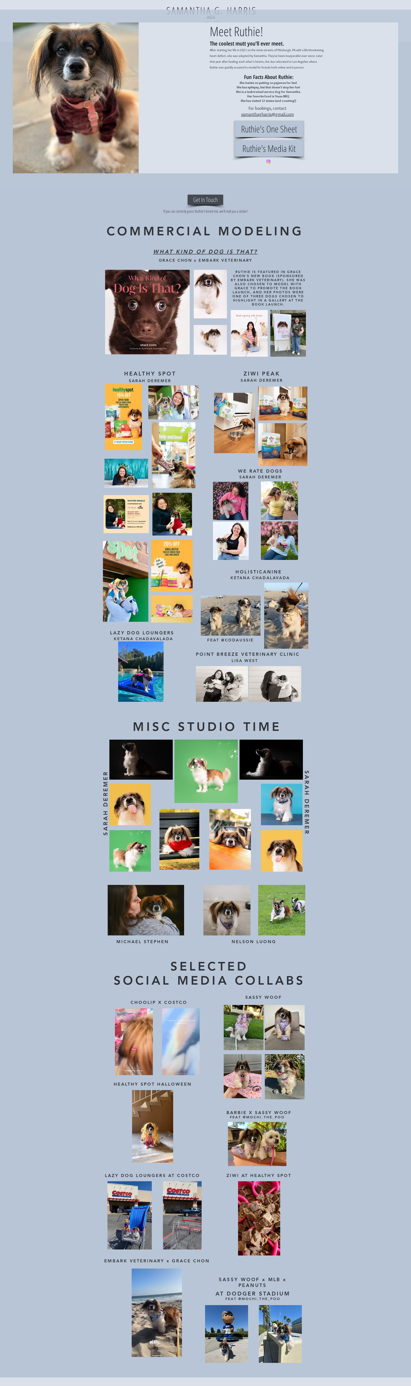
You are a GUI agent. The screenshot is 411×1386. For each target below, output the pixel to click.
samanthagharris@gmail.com (267, 114)
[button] (147, 1070)
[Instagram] (268, 161)
